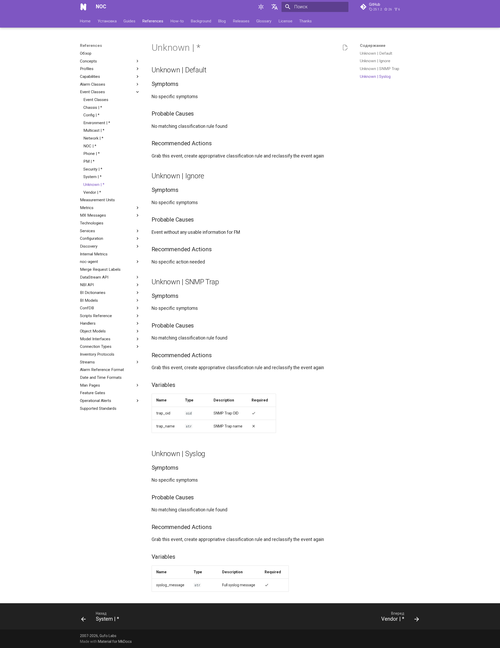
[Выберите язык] (274, 6)
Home (85, 20)
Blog (222, 20)
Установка (107, 20)
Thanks (305, 20)
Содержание (372, 45)
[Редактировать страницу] (345, 47)
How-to (177, 20)
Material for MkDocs (115, 641)
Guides (129, 20)
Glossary (264, 20)
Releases (241, 20)
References (153, 20)
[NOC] (83, 6)
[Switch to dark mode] (261, 6)
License (285, 20)
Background (201, 20)
